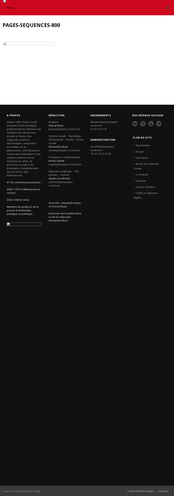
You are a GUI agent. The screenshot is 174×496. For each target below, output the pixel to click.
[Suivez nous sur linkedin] (135, 124)
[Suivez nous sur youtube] (151, 124)
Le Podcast (142, 174)
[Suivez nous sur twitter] (143, 124)
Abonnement (143, 145)
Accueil (139, 151)
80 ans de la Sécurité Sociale (146, 166)
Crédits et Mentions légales (146, 195)
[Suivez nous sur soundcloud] (159, 124)
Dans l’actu (142, 157)
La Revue (141, 180)
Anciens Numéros (145, 187)
